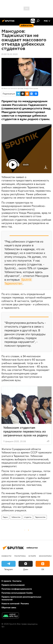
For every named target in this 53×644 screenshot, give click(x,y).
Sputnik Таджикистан (18, 281)
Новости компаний (10, 603)
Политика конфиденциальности (16, 589)
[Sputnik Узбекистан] (8, 22)
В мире (32, 556)
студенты (28, 517)
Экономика (45, 556)
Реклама (25, 603)
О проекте (6, 581)
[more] (48, 441)
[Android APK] (10, 615)
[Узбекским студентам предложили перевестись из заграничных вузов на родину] (26, 405)
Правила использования (13, 585)
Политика (20, 556)
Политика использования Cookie (17, 593)
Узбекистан (15, 517)
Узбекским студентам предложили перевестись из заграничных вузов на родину (25, 431)
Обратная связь (8, 607)
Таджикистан (40, 517)
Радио (5, 517)
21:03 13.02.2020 (9, 54)
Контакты (17, 581)
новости (6, 556)
